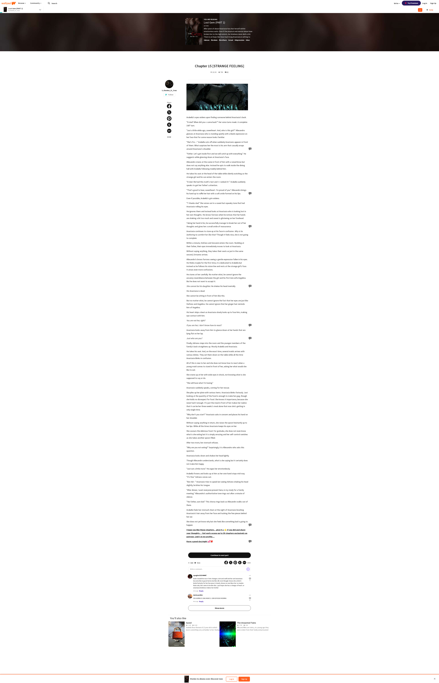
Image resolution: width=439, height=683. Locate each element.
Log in (231, 679)
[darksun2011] (190, 596)
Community (35, 3)
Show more (219, 608)
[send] (248, 569)
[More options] (250, 575)
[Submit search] (49, 3)
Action (206, 26)
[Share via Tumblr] (169, 124)
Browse (21, 3)
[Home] (8, 3)
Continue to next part (220, 555)
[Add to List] (420, 10)
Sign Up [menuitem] (433, 3)
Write (396, 3)
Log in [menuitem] (424, 3)
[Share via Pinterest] (169, 118)
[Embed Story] (169, 131)
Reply (201, 591)
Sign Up (244, 679)
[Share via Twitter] (169, 112)
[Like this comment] (250, 579)
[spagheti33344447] (190, 576)
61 (228, 72)
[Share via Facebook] (169, 106)
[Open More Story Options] (169, 137)
